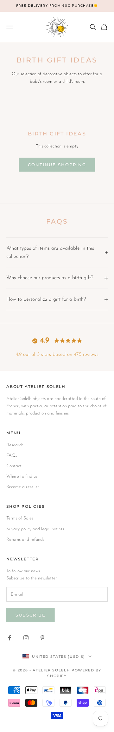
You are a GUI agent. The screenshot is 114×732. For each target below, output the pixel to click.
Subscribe (31, 615)
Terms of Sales (19, 518)
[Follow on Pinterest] (42, 638)
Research (14, 445)
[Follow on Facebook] (9, 638)
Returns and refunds (25, 539)
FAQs (11, 455)
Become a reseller (22, 487)
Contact (14, 466)
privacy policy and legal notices (35, 529)
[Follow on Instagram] (26, 638)
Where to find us (21, 476)
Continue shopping (57, 164)
